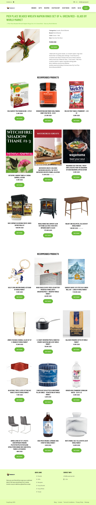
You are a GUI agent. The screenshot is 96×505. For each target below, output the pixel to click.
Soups (74, 8)
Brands (40, 476)
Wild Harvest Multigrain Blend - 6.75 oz (19, 111)
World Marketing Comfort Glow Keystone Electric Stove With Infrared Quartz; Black (48, 226)
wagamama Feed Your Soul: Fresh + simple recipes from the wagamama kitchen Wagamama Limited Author (76, 168)
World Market (65, 30)
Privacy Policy (79, 502)
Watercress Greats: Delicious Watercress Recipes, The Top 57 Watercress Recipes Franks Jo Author (48, 170)
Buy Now (54, 47)
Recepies (46, 8)
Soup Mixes (65, 8)
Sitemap (86, 502)
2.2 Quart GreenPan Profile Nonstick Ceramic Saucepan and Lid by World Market (48, 342)
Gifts (40, 8)
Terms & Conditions (69, 502)
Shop (85, 8)
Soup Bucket (56, 8)
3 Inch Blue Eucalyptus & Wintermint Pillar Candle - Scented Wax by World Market (48, 392)
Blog (79, 8)
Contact (60, 502)
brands (34, 8)
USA (76, 2)
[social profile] (13, 2)
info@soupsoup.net (83, 2)
